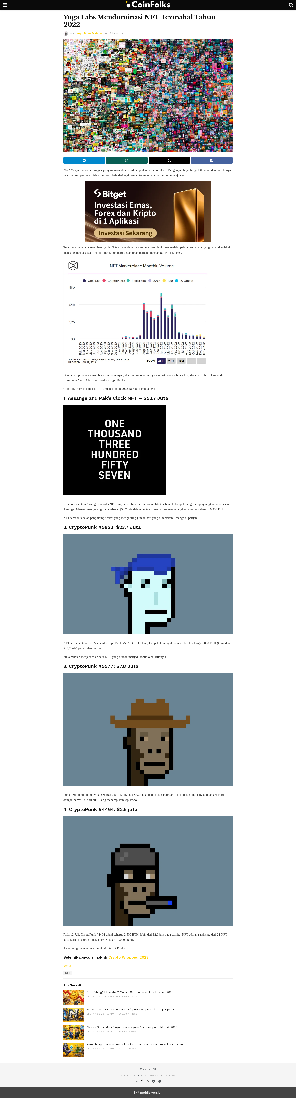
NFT (68, 972)
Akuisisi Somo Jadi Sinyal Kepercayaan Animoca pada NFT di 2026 (132, 1027)
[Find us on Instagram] (136, 1081)
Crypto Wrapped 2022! (129, 957)
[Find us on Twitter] (148, 1081)
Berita (67, 965)
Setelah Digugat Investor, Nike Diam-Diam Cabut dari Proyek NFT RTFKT (136, 1044)
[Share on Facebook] (212, 160)
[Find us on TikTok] (142, 1081)
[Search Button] (291, 5)
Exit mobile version (148, 1092)
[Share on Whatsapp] (126, 160)
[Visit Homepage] (148, 5)
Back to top (148, 1069)
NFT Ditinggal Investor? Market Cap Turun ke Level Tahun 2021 (130, 992)
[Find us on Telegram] (154, 1081)
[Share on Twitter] (169, 160)
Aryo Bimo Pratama (90, 33)
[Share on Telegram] (84, 160)
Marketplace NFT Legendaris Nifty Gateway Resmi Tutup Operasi (131, 1009)
